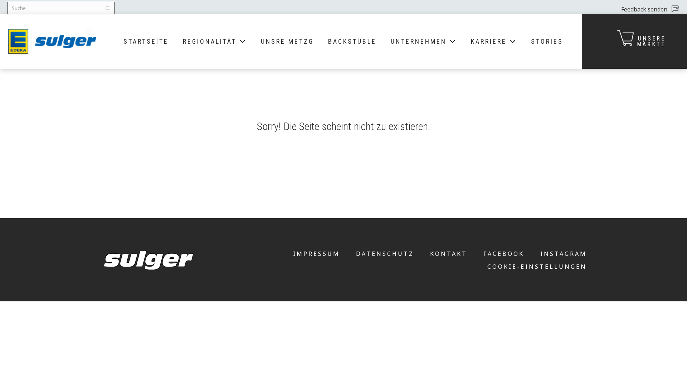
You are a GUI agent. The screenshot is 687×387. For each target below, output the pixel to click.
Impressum (316, 254)
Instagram (563, 254)
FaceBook (503, 254)
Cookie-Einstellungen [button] (537, 267)
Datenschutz (385, 254)
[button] (649, 9)
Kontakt (448, 254)
